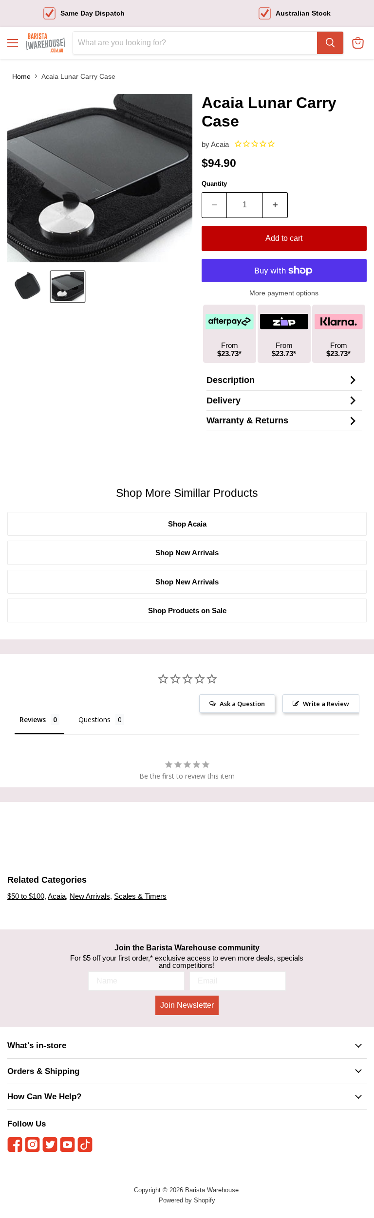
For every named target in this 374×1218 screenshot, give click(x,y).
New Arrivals (90, 896)
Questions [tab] (94, 719)
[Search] (330, 43)
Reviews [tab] (32, 719)
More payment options (283, 293)
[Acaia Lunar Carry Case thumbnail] (68, 286)
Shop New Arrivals (187, 552)
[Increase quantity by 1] (275, 205)
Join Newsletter (187, 1005)
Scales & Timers (140, 896)
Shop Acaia (187, 524)
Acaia (220, 144)
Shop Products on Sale (187, 610)
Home (21, 76)
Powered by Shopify (187, 1200)
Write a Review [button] (326, 703)
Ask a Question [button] (242, 703)
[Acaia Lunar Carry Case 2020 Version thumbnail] (27, 286)
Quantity (214, 183)
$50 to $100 (25, 896)
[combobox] (195, 43)
